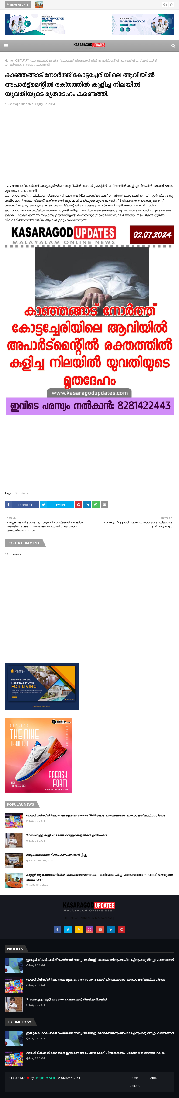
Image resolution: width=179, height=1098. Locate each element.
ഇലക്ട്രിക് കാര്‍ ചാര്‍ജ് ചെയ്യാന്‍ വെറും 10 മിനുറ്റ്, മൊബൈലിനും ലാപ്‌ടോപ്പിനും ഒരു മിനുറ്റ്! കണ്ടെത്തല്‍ (100, 960)
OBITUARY (22, 61)
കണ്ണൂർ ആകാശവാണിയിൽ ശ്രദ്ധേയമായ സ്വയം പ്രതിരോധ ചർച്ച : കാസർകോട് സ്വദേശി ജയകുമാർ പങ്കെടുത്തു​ (99, 877)
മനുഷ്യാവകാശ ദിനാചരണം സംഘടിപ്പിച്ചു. (57, 855)
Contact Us (137, 1086)
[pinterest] (121, 929)
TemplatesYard (44, 1078)
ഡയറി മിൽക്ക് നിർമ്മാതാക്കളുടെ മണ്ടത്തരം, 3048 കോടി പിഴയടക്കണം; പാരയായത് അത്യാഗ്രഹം (95, 815)
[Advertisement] (89, 145)
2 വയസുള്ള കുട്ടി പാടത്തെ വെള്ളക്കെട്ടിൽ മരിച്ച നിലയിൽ (66, 835)
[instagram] (89, 929)
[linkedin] (111, 929)
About (154, 1078)
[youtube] (100, 929)
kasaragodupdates (20, 104)
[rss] (79, 929)
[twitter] (68, 929)
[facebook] (57, 929)
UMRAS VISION (70, 1078)
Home (9, 61)
